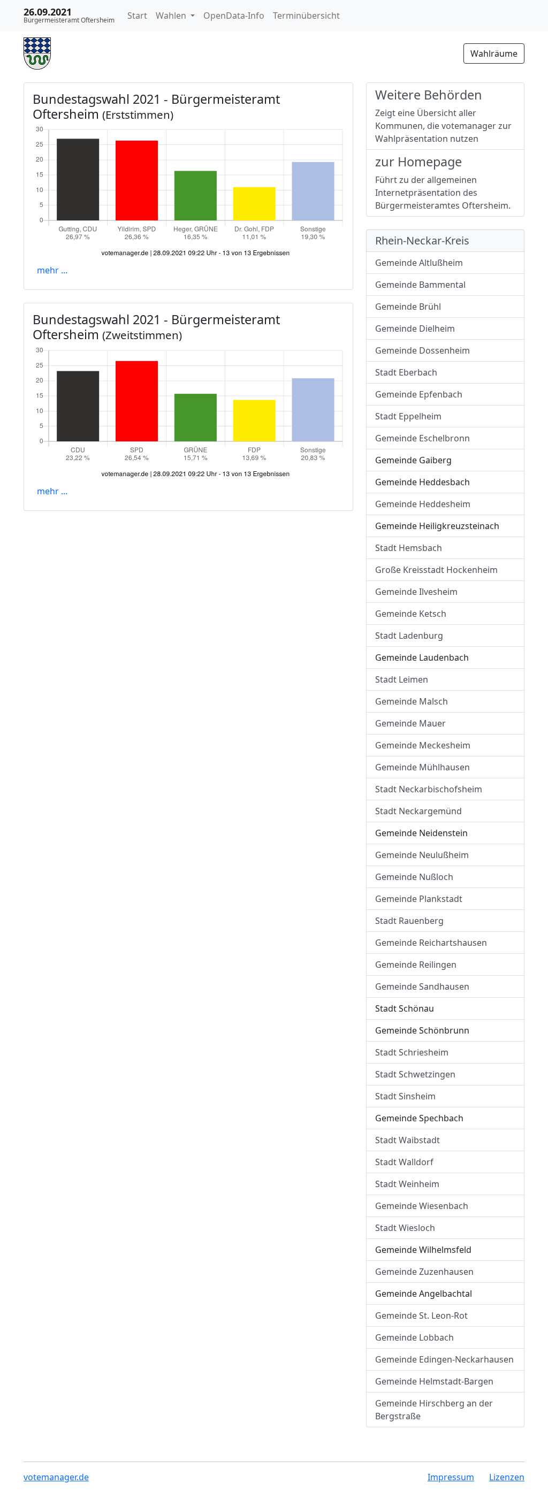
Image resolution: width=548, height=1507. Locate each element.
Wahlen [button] (172, 15)
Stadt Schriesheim (411, 1052)
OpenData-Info (233, 15)
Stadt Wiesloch (405, 1228)
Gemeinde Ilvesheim (416, 592)
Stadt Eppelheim (408, 416)
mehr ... (52, 270)
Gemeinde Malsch (411, 701)
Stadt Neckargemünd (418, 811)
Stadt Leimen (401, 679)
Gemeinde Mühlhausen (422, 767)
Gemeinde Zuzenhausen (424, 1271)
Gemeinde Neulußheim (422, 855)
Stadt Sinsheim (405, 1096)
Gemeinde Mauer (410, 723)
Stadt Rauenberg (409, 921)
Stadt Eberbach (406, 372)
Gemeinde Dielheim (415, 328)
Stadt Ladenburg (409, 635)
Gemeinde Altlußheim (419, 263)
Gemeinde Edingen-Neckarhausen (444, 1359)
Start (137, 15)
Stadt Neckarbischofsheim (428, 789)
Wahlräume (493, 53)
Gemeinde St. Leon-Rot (421, 1315)
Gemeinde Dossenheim (422, 350)
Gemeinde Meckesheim (422, 745)
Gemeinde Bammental (420, 284)
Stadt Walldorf (404, 1162)
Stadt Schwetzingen (415, 1074)
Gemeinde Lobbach (414, 1337)
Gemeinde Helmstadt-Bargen (434, 1381)
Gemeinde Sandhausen (422, 986)
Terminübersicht (306, 15)
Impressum (451, 1477)
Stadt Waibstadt (407, 1140)
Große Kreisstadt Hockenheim (436, 570)
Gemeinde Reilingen (415, 964)
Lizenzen (506, 1477)
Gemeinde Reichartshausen (431, 942)
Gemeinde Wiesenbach (421, 1206)
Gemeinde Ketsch (410, 613)
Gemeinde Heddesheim (422, 504)
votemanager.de (56, 1477)
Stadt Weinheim (407, 1184)
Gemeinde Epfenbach (418, 394)
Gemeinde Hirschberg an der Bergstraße (434, 1409)
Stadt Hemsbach (408, 548)
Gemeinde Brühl (408, 306)
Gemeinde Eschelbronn (422, 438)
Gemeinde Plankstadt (418, 899)
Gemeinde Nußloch (414, 877)
